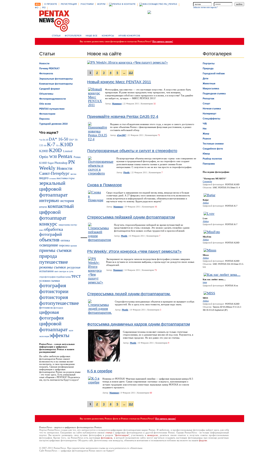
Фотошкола (46, 73)
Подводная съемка (214, 93)
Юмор (206, 153)
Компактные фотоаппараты (56, 83)
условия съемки (49, 280)
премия (73, 246)
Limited (67, 151)
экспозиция (44, 336)
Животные (209, 83)
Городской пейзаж (214, 73)
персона (64, 245)
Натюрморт (209, 113)
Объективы (46, 93)
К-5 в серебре (99, 371)
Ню (204, 128)
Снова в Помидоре (104, 185)
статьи (108, 432)
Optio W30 (48, 156)
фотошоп (58, 307)
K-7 (51, 144)
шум (71, 330)
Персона (44, 118)
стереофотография (47, 277)
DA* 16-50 (59, 139)
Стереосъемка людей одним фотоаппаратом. (129, 294)
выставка (62, 178)
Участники (87, 4)
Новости (44, 63)
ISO (45, 146)
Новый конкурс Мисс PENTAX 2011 (119, 82)
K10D (66, 144)
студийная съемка (63, 277)
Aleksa (206, 203)
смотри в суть (66, 271)
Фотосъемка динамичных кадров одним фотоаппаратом (138, 324)
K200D (44, 151)
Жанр (206, 133)
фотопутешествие (59, 303)
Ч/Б (205, 123)
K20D (56, 150)
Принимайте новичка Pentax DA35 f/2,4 (122, 116)
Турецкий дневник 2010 (53, 123)
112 (131, 72)
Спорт (206, 103)
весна (73, 174)
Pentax (66, 156)
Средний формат (49, 88)
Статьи (56, 35)
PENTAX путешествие (52, 108)
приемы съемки (55, 250)
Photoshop (61, 163)
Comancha (207, 181)
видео (44, 178)
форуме (203, 440)
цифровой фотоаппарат (54, 326)
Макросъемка (211, 88)
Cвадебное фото (213, 148)
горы (71, 178)
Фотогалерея (73, 35)
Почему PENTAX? (49, 68)
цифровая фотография (51, 315)
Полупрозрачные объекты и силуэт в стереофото (132, 151)
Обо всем (45, 103)
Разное (207, 138)
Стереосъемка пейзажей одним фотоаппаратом (131, 217)
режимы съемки (53, 267)
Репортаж (208, 98)
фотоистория (53, 297)
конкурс (49, 224)
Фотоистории (47, 113)
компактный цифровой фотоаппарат (56, 212)
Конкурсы (108, 35)
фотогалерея (121, 435)
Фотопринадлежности (52, 98)
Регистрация (69, 4)
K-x (58, 145)
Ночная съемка (212, 108)
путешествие (53, 262)
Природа (208, 68)
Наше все (91, 35)
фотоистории (53, 291)
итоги (43, 207)
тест (76, 276)
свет (56, 271)
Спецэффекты (211, 118)
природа (48, 256)
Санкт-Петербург (55, 173)
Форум (101, 4)
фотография (52, 285)
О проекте (50, 4)
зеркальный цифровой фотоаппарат (53, 189)
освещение (49, 245)
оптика (65, 240)
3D (47, 140)
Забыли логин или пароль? (205, 7)
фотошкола (46, 307)
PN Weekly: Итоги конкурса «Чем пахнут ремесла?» (134, 251)
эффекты (59, 335)
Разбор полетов (212, 158)
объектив (50, 240)
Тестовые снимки (213, 143)
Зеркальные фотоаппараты (56, 78)
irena (205, 282)
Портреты (208, 63)
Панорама (209, 163)
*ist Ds (42, 140)
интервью (49, 200)
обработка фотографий (51, 232)
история (67, 200)
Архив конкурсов (129, 35)
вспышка (53, 179)
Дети (205, 78)
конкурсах (152, 435)
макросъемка (65, 225)
